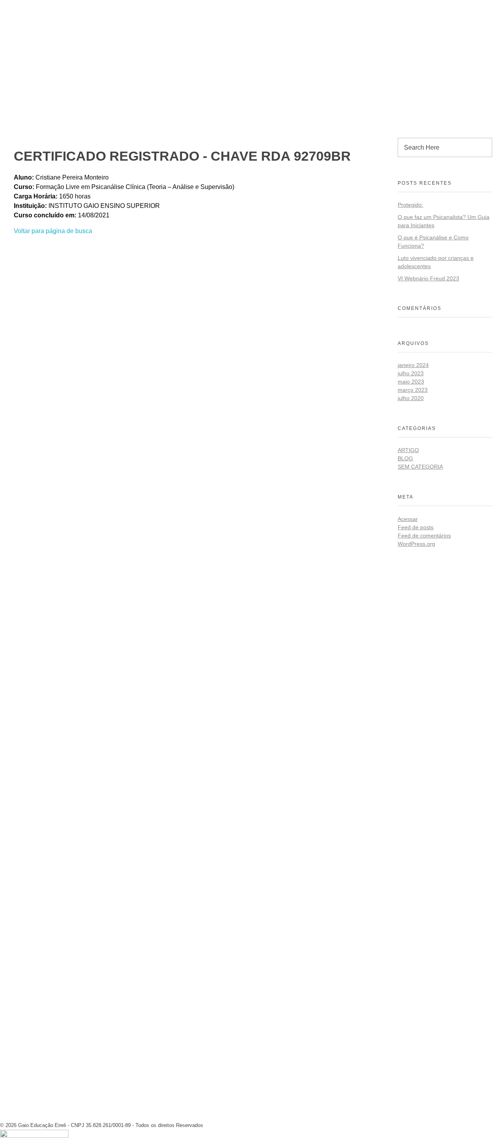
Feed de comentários (424, 535)
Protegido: (410, 205)
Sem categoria (420, 466)
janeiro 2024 (413, 365)
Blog (405, 458)
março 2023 (413, 390)
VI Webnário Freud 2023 (428, 278)
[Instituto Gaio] (39, 6)
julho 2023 (411, 373)
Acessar (408, 519)
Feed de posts (416, 527)
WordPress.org (416, 544)
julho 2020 (411, 398)
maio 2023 (411, 381)
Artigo (408, 450)
